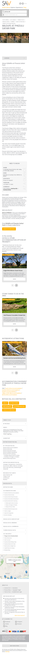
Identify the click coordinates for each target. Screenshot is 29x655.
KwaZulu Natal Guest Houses (11, 497)
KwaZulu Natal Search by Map (11, 519)
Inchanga (20, 466)
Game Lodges (7, 511)
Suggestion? (6, 438)
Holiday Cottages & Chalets (12, 457)
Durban (12, 21)
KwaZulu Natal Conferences (10, 526)
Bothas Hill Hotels (7, 449)
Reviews (5, 479)
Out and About (7, 533)
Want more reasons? (20, 615)
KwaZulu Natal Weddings (10, 522)
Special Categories (8, 513)
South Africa (5, 19)
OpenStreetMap (26, 578)
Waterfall (5, 469)
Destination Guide (8, 487)
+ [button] (1, 556)
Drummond (6, 466)
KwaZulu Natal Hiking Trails (10, 542)
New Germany (10, 467)
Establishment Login (17, 592)
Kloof (4, 467)
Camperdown (11, 464)
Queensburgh (17, 467)
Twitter (7, 624)
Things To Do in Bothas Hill (8, 23)
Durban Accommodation (9, 391)
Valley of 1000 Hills (20, 21)
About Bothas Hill (7, 475)
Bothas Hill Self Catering (9, 453)
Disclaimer (15, 588)
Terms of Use (7, 592)
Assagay (5, 464)
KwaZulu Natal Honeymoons (10, 509)
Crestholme (19, 464)
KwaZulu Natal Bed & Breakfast (11, 499)
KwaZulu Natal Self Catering (10, 501)
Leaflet (20, 578)
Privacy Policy (7, 590)
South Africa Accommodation (13, 388)
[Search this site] (20, 3)
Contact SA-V (7, 588)
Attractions (6, 478)
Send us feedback (6, 212)
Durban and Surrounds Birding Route (15, 358)
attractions (14, 403)
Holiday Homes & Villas (10, 506)
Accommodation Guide (9, 490)
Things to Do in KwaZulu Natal (11, 536)
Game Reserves (8, 538)
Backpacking (7, 550)
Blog (6, 626)
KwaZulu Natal (5, 21)
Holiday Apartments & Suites (12, 455)
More (14, 279)
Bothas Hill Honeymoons (9, 458)
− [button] (1, 558)
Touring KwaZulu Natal (9, 530)
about (5, 403)
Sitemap (7, 651)
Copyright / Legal (17, 590)
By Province (6, 423)
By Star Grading (7, 515)
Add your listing (14, 645)
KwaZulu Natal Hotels (9, 495)
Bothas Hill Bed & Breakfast (10, 452)
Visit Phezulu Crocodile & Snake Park (14, 315)
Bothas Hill (14, 188)
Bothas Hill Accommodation (9, 395)
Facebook (7, 621)
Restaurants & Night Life (9, 546)
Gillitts (11, 466)
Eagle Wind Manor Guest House (13, 270)
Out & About (13, 19)
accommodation (19, 406)
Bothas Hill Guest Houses (9, 450)
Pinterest (19, 624)
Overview (6, 58)
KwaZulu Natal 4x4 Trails (9, 544)
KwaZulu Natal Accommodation (10, 390)
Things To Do (21, 19)
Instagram (19, 621)
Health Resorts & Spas (9, 548)
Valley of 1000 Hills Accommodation (11, 393)
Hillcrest (15, 466)
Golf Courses (7, 540)
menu (23, 3)
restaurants (7, 406)
